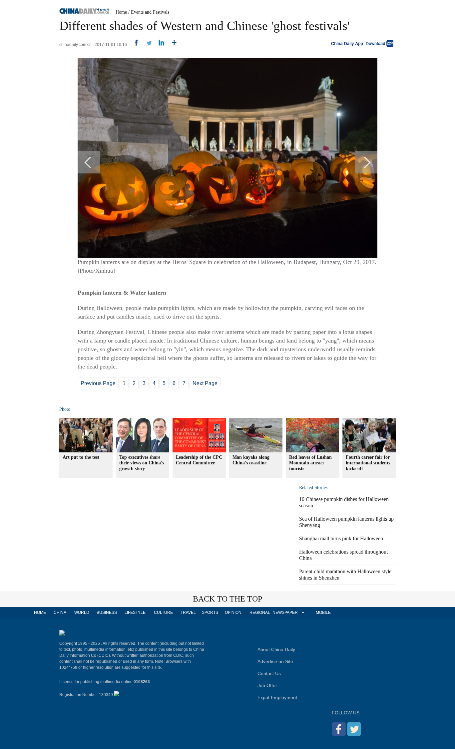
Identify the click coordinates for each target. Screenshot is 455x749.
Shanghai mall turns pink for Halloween (341, 538)
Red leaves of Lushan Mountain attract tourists (310, 463)
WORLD (81, 612)
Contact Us (269, 673)
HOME (40, 612)
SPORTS (210, 612)
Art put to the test (81, 457)
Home (121, 12)
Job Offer (267, 685)
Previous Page (98, 383)
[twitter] (146, 44)
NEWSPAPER (284, 612)
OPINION (233, 612)
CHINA (60, 612)
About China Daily (276, 649)
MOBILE (323, 612)
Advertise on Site (275, 661)
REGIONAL (259, 612)
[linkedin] (159, 44)
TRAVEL (188, 612)
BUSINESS (107, 612)
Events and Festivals (150, 12)
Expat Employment (277, 697)
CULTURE (163, 612)
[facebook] (134, 44)
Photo (64, 409)
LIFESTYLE (135, 612)
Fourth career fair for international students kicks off (368, 463)
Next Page (205, 383)
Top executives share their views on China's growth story (141, 463)
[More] (172, 44)
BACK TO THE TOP (227, 599)
